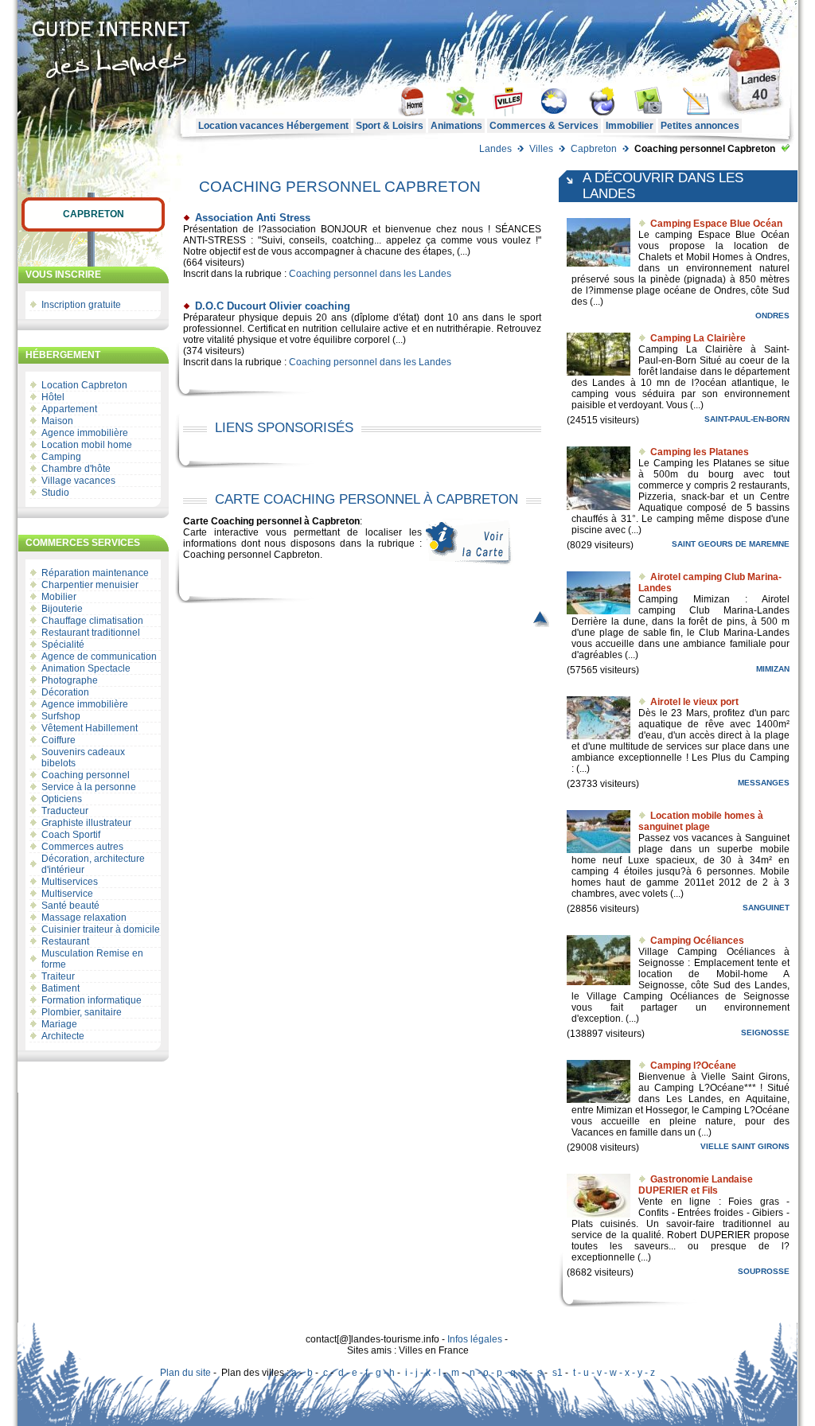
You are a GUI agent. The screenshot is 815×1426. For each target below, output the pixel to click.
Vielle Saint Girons (745, 1146)
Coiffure (58, 740)
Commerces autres (82, 846)
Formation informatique (91, 1000)
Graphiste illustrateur (86, 822)
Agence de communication (99, 656)
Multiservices (69, 881)
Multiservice (67, 893)
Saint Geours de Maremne (731, 544)
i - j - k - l (423, 1372)
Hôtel (52, 397)
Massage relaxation (84, 917)
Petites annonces (700, 125)
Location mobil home (86, 444)
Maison (57, 421)
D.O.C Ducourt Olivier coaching (272, 306)
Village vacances (78, 480)
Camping (61, 456)
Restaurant (65, 941)
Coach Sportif (70, 834)
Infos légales (474, 1339)
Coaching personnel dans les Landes (370, 273)
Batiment (60, 988)
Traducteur (64, 810)
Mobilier (58, 596)
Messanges (764, 782)
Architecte (62, 1036)
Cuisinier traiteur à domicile (100, 929)
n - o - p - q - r (498, 1372)
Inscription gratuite (81, 304)
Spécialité (62, 644)
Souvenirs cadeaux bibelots (83, 757)
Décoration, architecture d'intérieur (93, 864)
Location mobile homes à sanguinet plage (700, 821)
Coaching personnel (85, 775)
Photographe (69, 680)
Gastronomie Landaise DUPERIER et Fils (695, 1185)
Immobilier (629, 125)
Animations (456, 125)
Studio (55, 492)
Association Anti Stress (252, 218)
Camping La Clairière (698, 338)
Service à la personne (88, 787)
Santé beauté (70, 905)
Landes (495, 148)
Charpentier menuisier (89, 584)
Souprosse (764, 1271)
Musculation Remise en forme (92, 959)
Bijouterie (62, 608)
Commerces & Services (544, 125)
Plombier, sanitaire (81, 1012)
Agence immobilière (84, 432)
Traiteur (58, 976)
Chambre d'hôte (76, 468)
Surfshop (60, 716)
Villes (541, 148)
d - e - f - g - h (366, 1372)
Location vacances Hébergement (273, 125)
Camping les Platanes (699, 452)
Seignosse (765, 1032)
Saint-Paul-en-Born (747, 419)
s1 (557, 1372)
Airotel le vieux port (694, 701)
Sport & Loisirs (389, 125)
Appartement (69, 409)
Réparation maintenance (95, 573)
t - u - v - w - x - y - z (614, 1372)
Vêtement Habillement (89, 728)
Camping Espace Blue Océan (716, 223)
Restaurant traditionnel (90, 632)
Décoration (65, 692)
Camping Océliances (697, 940)
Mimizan (773, 668)
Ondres (772, 315)
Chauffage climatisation (92, 620)
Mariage (59, 1024)
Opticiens (61, 799)
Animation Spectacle (86, 668)
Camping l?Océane (693, 1065)
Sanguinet (766, 907)
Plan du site (185, 1372)
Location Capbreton (84, 385)
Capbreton (594, 148)
